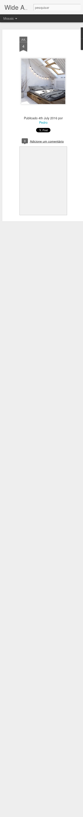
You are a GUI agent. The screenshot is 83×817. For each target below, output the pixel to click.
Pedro (43, 122)
